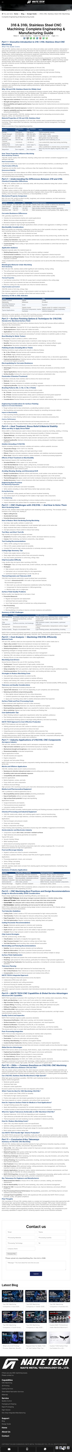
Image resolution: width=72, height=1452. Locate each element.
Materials (5, 1394)
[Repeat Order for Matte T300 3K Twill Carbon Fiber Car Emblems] (36, 1338)
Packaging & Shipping (9, 1404)
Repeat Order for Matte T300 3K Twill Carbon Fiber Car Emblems (35, 1347)
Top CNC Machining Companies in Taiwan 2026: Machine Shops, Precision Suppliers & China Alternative (36, 1305)
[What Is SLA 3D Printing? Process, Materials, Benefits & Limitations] (12, 1338)
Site (57, 36)
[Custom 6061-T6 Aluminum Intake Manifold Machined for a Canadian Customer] (59, 1317)
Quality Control (7, 1401)
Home (4, 1428)
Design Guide (6, 1424)
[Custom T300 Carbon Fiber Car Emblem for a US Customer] (59, 1338)
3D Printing (5, 1386)
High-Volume (6, 1410)
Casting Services (7, 1389)
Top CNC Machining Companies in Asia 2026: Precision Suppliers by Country (11, 1305)
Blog (3, 1421)
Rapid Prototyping (8, 1407)
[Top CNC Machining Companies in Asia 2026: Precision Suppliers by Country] (12, 1296)
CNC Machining (7, 1383)
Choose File (12, 1254)
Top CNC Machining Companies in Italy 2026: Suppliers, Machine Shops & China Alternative (35, 1326)
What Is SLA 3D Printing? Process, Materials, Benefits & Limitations (12, 1347)
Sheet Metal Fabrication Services (13, 1391)
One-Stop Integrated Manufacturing (13, 1413)
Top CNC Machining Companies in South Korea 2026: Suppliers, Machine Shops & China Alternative (11, 1326)
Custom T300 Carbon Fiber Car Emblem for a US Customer (59, 1347)
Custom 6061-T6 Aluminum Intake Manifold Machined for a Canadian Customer (59, 1326)
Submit (36, 1274)
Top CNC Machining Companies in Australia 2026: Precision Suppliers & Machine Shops (59, 1305)
